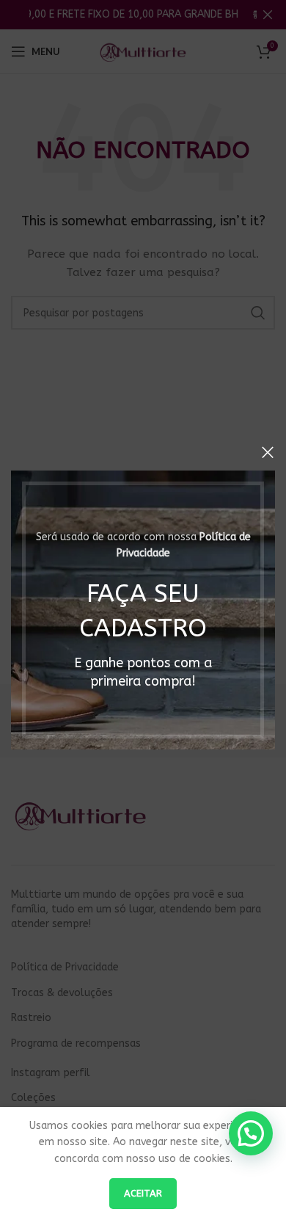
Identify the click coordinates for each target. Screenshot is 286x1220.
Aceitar (143, 1193)
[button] (251, 1133)
